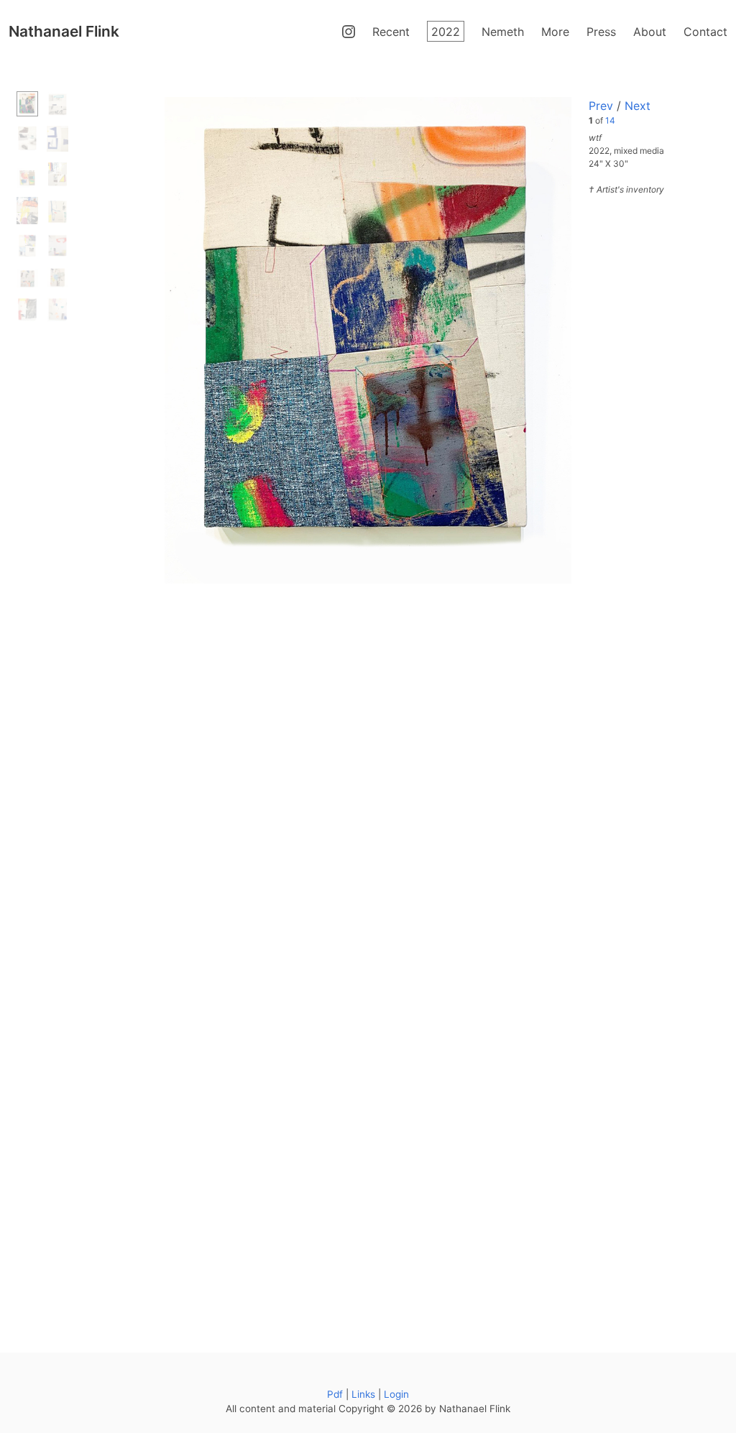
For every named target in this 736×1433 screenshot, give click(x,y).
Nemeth (503, 31)
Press (601, 31)
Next (637, 105)
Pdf (335, 1394)
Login (396, 1394)
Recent (391, 31)
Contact (705, 31)
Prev (601, 105)
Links (363, 1394)
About (649, 31)
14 (610, 120)
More (555, 31)
